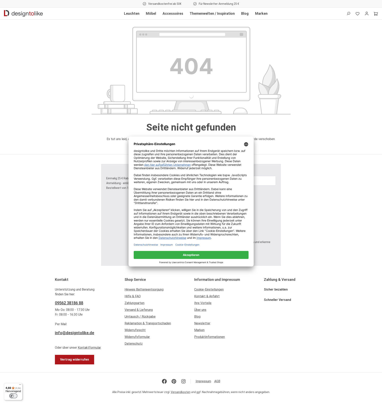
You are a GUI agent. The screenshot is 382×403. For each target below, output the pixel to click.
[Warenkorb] (376, 13)
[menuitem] (156, 290)
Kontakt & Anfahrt (207, 296)
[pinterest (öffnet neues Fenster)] (174, 381)
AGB (217, 381)
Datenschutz (134, 343)
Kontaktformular (89, 347)
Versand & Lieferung (139, 310)
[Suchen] (348, 13)
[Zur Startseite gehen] (23, 13)
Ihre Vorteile (202, 303)
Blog (197, 316)
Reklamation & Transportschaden (148, 323)
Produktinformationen (209, 337)
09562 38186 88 (69, 303)
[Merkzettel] (357, 13)
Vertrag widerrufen (74, 359)
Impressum (203, 381)
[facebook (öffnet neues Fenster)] (164, 381)
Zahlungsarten (134, 303)
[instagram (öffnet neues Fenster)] (183, 381)
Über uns (200, 310)
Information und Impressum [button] (217, 279)
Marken (199, 330)
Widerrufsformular (137, 337)
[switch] (13, 395)
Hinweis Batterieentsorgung (144, 289)
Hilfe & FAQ (133, 296)
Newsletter (202, 323)
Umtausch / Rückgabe (140, 316)
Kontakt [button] (61, 279)
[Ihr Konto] (366, 13)
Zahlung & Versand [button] (279, 279)
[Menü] (20, 385)
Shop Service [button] (135, 279)
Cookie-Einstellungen (209, 289)
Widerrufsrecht (135, 330)
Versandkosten (180, 392)
